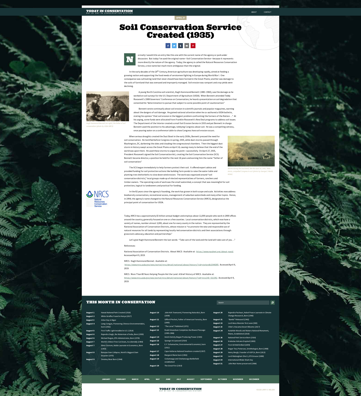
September (206, 379)
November (238, 379)
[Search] (272, 302)
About (254, 12)
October (222, 379)
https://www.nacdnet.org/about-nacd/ (214, 251)
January (106, 379)
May (158, 379)
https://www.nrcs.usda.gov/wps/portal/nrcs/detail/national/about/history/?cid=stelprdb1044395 (172, 264)
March (135, 379)
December (254, 379)
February (121, 379)
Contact (267, 12)
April (147, 379)
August (190, 379)
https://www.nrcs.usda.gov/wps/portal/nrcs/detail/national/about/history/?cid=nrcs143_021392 (170, 277)
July (178, 379)
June (168, 379)
